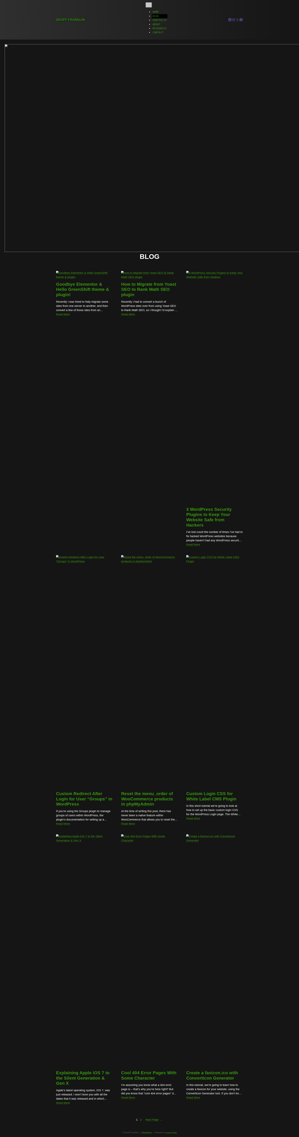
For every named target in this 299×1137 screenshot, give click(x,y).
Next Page (154, 1119)
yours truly (171, 1132)
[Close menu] (149, 4)
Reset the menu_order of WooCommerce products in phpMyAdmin (147, 798)
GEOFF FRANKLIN (70, 19)
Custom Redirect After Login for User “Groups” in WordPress (84, 798)
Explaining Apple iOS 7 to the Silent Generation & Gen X (82, 1078)
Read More (63, 314)
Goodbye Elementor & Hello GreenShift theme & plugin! (82, 289)
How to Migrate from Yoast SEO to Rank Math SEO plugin (148, 289)
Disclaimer (147, 1132)
